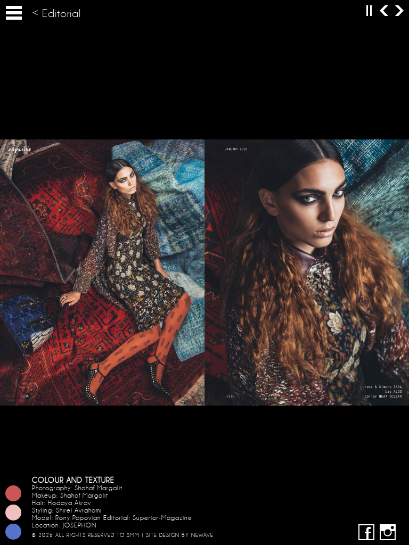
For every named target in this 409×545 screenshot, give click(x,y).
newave (202, 535)
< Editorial (56, 13)
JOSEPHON (80, 525)
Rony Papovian (78, 518)
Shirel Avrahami (79, 510)
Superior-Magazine (162, 518)
